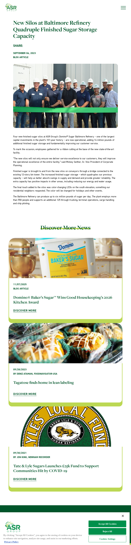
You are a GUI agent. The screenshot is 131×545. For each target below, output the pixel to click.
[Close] (123, 516)
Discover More (25, 310)
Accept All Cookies (107, 524)
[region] (65, 528)
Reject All (107, 531)
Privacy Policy (11, 542)
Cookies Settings (107, 539)
